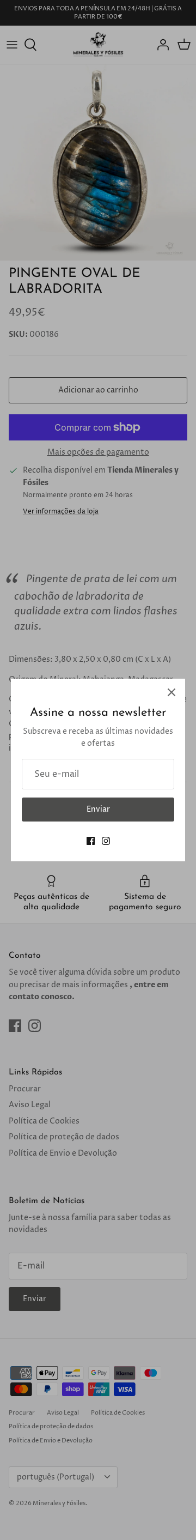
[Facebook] (91, 841)
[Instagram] (106, 841)
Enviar (98, 809)
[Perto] (171, 692)
